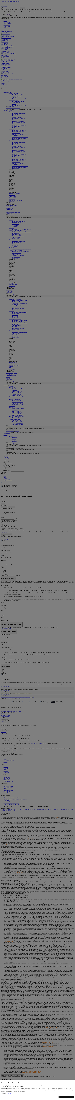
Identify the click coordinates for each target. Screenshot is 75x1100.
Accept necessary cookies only (34, 1097)
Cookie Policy (9, 1093)
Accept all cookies (66, 1097)
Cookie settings (51, 1097)
